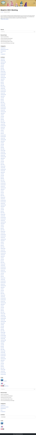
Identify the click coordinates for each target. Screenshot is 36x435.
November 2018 (3, 169)
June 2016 (2, 209)
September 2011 (3, 285)
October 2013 (3, 254)
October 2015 (3, 220)
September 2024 (3, 77)
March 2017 (2, 195)
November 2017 (3, 184)
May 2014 (2, 245)
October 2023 (3, 93)
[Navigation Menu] (34, 3)
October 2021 (3, 127)
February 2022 (3, 122)
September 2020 (3, 139)
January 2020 (3, 152)
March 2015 (2, 229)
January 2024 (3, 88)
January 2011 (3, 296)
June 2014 (2, 243)
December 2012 (3, 267)
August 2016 (3, 206)
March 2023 (2, 102)
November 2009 (3, 318)
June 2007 (2, 363)
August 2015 (3, 223)
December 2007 (3, 354)
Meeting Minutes (3, 408)
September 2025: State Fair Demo (6, 397)
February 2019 (3, 166)
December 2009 (3, 316)
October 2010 (3, 301)
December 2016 (3, 200)
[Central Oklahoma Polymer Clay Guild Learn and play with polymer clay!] (3, 3)
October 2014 (3, 237)
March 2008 (2, 349)
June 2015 (2, 226)
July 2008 (2, 343)
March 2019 (2, 164)
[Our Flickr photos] (2, 427)
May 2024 (2, 82)
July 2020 (2, 142)
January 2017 (3, 198)
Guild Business (3, 405)
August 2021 (3, 128)
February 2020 (3, 150)
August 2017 (3, 189)
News (1, 52)
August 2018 (3, 172)
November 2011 (3, 282)
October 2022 (3, 110)
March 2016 (2, 212)
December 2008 (3, 335)
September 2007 (3, 358)
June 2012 (2, 273)
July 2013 (2, 257)
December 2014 (3, 234)
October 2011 (3, 284)
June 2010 (2, 307)
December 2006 (3, 372)
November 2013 (3, 253)
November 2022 (3, 108)
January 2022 (3, 124)
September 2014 (3, 239)
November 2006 (3, 374)
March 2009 (2, 330)
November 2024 (3, 74)
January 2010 (3, 315)
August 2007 (3, 360)
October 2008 (3, 338)
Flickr (4, 384)
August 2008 (3, 341)
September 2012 (3, 271)
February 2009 (3, 332)
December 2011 (3, 281)
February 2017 (3, 197)
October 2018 (3, 170)
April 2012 (2, 276)
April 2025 (2, 68)
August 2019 (3, 158)
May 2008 (2, 346)
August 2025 (3, 63)
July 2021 (2, 130)
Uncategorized (3, 411)
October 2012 (3, 270)
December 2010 (3, 298)
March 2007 (2, 368)
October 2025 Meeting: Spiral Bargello (7, 38)
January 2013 (3, 265)
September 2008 (3, 340)
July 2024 (2, 80)
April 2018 (2, 178)
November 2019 (3, 153)
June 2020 (2, 144)
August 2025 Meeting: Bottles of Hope (6, 41)
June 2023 (2, 97)
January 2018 (3, 181)
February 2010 (3, 313)
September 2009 (3, 321)
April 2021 (2, 133)
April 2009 (2, 329)
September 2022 (3, 111)
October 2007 (3, 357)
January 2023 (3, 105)
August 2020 (3, 141)
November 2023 (3, 91)
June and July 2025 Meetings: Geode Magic (7, 400)
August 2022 (3, 113)
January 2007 (3, 371)
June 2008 (2, 344)
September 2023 (3, 94)
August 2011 (3, 287)
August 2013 (3, 256)
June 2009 (2, 326)
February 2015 (3, 231)
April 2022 (2, 119)
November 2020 (3, 136)
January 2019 (3, 167)
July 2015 (2, 225)
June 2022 (2, 116)
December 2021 (3, 125)
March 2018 (2, 180)
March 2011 (2, 293)
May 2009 (2, 327)
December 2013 (3, 251)
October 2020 (3, 138)
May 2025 (2, 66)
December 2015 (3, 217)
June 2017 (2, 192)
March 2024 (2, 85)
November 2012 (3, 268)
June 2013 (2, 259)
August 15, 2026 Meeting (4, 36)
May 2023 (2, 99)
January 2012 (3, 279)
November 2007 (3, 355)
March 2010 (2, 312)
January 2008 (3, 352)
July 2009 (2, 324)
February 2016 (3, 214)
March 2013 (2, 262)
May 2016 (2, 211)
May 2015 (2, 228)
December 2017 (3, 183)
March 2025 (2, 69)
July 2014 (2, 242)
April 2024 (2, 83)
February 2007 (3, 369)
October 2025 (3, 60)
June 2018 (2, 175)
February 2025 (3, 71)
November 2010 (3, 299)
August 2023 (3, 96)
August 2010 (3, 304)
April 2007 (2, 366)
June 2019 (2, 161)
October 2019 (3, 155)
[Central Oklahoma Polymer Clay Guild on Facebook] (2, 424)
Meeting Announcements (4, 49)
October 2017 (3, 186)
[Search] (34, 32)
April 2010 (2, 310)
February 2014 (3, 248)
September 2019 (3, 156)
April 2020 (2, 147)
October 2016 (3, 203)
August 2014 (3, 240)
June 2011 (2, 290)
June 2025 (2, 65)
